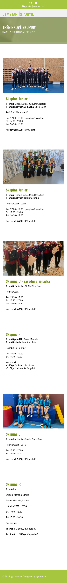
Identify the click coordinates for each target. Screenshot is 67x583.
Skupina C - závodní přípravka (28, 281)
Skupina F (13, 334)
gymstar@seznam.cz (34, 6)
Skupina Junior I (18, 189)
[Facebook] (30, 3)
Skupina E (13, 434)
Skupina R (13, 484)
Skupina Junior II (18, 98)
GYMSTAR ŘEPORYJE (18, 14)
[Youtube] (36, 3)
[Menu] (53, 14)
